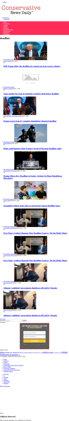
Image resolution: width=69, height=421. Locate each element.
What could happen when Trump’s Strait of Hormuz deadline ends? (32, 148)
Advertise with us (8, 371)
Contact (5, 26)
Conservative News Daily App (11, 370)
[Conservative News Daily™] (21, 15)
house (25, 352)
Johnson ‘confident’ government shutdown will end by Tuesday (30, 288)
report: (51, 352)
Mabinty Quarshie (8, 88)
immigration (29, 352)
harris (23, 352)
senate (60, 352)
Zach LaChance (7, 283)
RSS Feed (6, 32)
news (41, 352)
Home (5, 22)
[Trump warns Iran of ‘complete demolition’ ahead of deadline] (19, 114)
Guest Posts (6, 34)
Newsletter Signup (8, 29)
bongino (7, 352)
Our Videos (6, 23)
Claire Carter (6, 61)
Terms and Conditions (9, 368)
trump (65, 352)
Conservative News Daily (10, 171)
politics (46, 352)
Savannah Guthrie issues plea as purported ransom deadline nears (31, 206)
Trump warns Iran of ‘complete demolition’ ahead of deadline (29, 121)
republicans (56, 352)
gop (21, 352)
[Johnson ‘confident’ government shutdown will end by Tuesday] (19, 309)
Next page (2, 319)
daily (11, 352)
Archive (5, 25)
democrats (16, 352)
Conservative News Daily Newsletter (13, 365)
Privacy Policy (7, 367)
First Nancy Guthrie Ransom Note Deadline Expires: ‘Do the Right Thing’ (35, 233)
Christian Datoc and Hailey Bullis (12, 116)
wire (20, 355)
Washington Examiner (9, 355)
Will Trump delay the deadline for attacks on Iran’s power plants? (31, 66)
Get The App (6, 31)
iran (33, 352)
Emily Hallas (6, 143)
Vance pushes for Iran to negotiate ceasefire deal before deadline (31, 94)
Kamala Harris (37, 352)
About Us (6, 28)
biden (2, 352)
